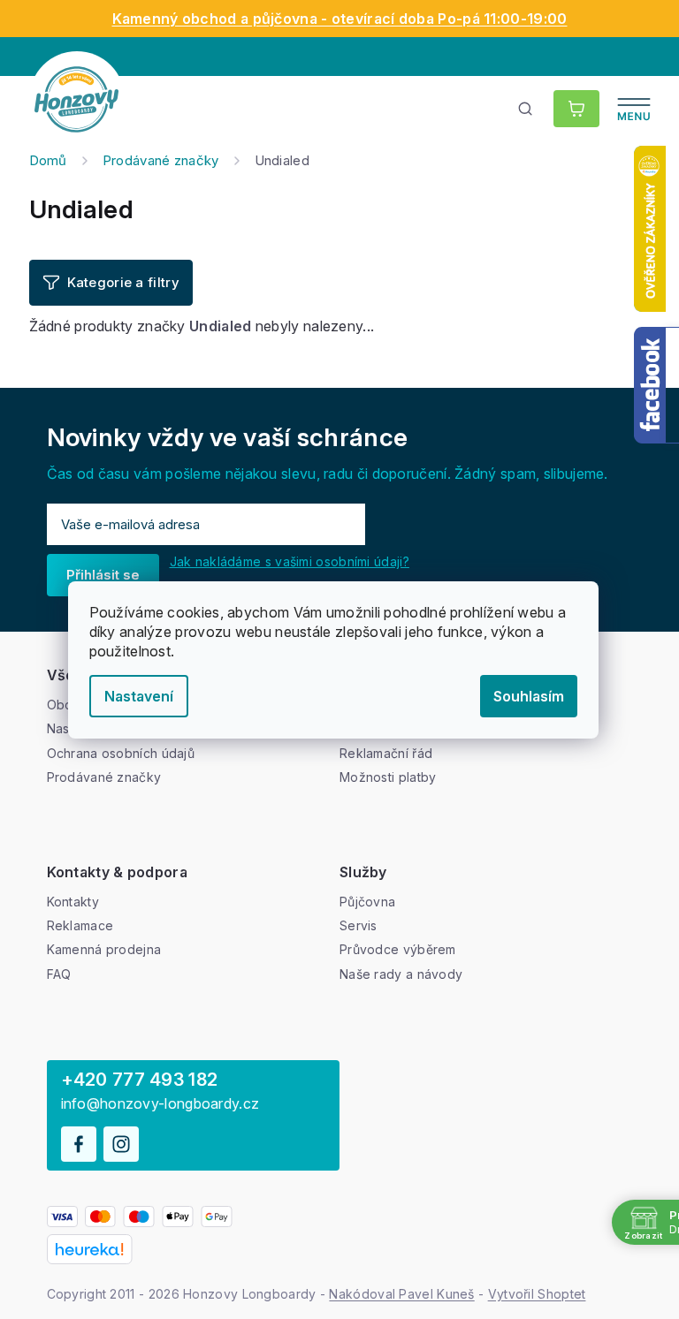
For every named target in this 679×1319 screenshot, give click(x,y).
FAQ (59, 974)
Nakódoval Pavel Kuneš (401, 1293)
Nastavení (138, 696)
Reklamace (80, 925)
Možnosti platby (388, 777)
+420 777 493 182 (139, 1079)
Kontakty (73, 901)
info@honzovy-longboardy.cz (160, 1103)
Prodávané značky (104, 777)
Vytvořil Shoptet (537, 1293)
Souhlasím (528, 696)
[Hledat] (526, 108)
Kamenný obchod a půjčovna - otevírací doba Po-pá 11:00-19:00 (340, 18)
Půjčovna (367, 901)
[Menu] (633, 108)
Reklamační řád (386, 753)
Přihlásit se (103, 574)
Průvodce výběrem (398, 949)
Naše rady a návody (401, 974)
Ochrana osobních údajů (121, 753)
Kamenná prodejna (104, 949)
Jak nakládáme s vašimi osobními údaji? (289, 561)
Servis (359, 925)
